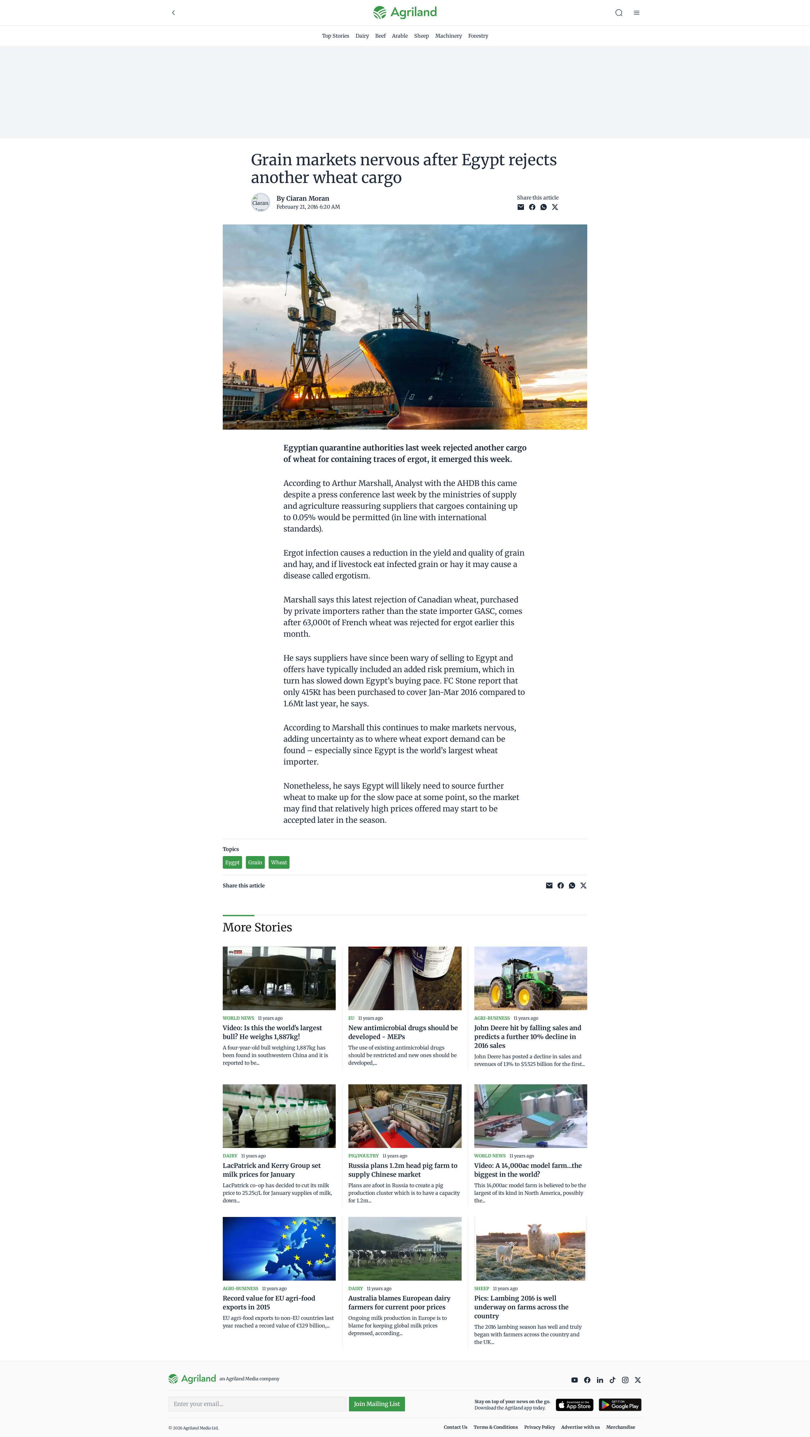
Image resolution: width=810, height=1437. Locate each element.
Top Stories (335, 36)
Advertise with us (580, 1427)
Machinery (448, 36)
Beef (380, 36)
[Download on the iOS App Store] (575, 1404)
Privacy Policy (539, 1427)
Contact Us (455, 1427)
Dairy (362, 36)
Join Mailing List (377, 1404)
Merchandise (620, 1427)
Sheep (421, 36)
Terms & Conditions (496, 1427)
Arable (400, 36)
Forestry (478, 36)
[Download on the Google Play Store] (620, 1404)
